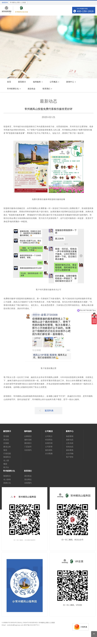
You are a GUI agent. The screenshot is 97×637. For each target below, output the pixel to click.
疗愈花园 (7, 453)
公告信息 (69, 443)
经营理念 (49, 440)
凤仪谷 (6, 440)
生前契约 (28, 450)
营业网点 (28, 479)
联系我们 (47, 89)
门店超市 (28, 447)
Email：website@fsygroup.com (12, 625)
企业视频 (49, 453)
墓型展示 (22, 82)
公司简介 (49, 436)
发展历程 (49, 443)
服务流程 (28, 440)
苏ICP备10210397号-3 (31, 625)
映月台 (6, 467)
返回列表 (49, 410)
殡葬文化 (7, 483)
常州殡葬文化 (13, 89)
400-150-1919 (85, 11)
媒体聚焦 (69, 450)
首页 (9, 82)
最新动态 (69, 440)
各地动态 (69, 447)
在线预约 (28, 483)
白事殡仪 (28, 436)
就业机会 (31, 89)
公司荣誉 (49, 447)
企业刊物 (69, 453)
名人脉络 (7, 479)
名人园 (6, 460)
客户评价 (69, 457)
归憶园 (6, 443)
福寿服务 (37, 82)
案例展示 (28, 443)
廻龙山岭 (7, 447)
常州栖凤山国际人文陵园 (47, 622)
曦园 (5, 464)
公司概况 (54, 82)
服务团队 (49, 450)
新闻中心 (70, 82)
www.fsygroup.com (11, 622)
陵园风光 (7, 457)
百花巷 (6, 436)
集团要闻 (69, 436)
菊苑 (5, 450)
